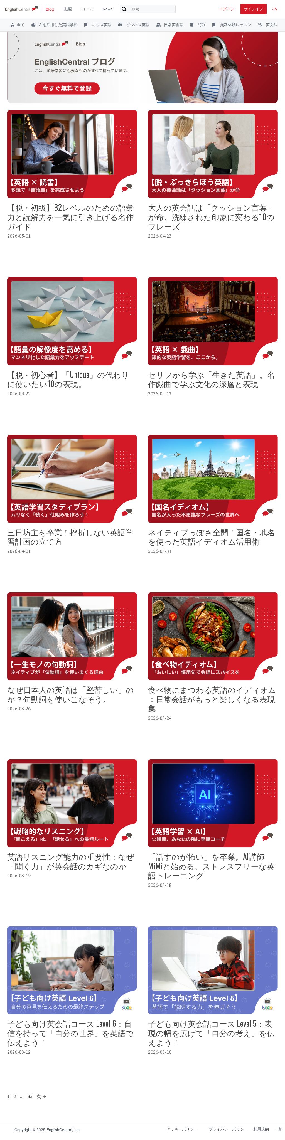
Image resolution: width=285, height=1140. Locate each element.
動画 (68, 8)
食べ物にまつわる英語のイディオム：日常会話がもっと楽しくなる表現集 (212, 699)
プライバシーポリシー (228, 1129)
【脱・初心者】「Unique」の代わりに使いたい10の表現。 (68, 379)
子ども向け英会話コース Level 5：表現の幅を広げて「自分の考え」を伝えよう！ (211, 1033)
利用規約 (261, 1129)
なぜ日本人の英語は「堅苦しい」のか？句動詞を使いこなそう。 (70, 694)
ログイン (227, 8)
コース (87, 8)
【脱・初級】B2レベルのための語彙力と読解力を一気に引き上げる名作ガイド (70, 216)
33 (30, 1096)
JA (274, 8)
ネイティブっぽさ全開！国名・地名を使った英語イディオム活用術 (211, 536)
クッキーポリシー (182, 1129)
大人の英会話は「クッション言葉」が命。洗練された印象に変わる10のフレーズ (211, 216)
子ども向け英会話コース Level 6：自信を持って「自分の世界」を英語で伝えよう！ (70, 1033)
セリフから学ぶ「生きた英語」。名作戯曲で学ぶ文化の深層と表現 (211, 379)
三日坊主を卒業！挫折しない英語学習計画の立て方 (70, 536)
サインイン (253, 8)
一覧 (278, 1129)
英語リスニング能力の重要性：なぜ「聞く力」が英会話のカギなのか (70, 861)
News (107, 8)
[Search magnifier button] (124, 9)
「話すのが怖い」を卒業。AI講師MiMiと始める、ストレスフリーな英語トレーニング (211, 866)
